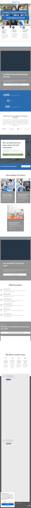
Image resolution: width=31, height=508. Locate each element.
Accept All (8, 504)
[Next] (29, 61)
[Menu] (1, 2)
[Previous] (2, 61)
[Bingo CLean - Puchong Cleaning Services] (15, 2)
